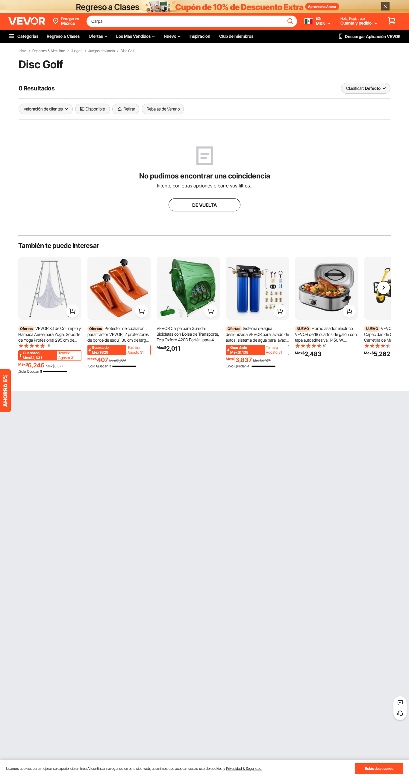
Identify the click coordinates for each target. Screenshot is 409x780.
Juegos (76, 51)
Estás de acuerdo (379, 768)
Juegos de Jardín (101, 51)
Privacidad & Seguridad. (244, 768)
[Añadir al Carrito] (72, 311)
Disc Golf (127, 51)
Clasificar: (355, 88)
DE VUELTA (204, 205)
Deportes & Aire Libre (48, 51)
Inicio (22, 51)
